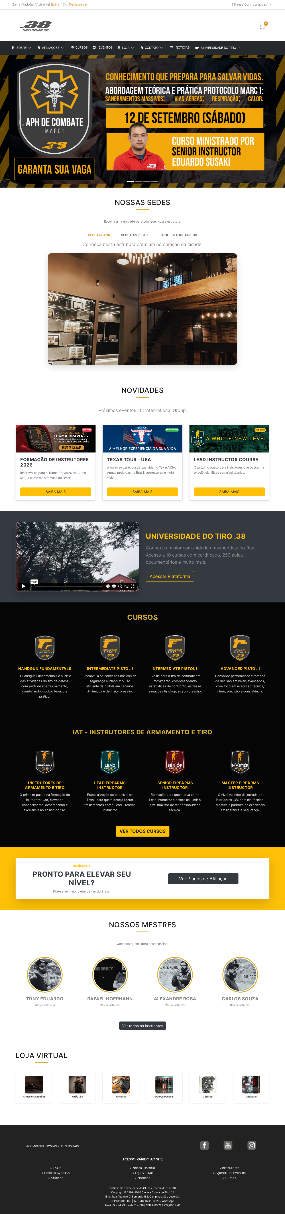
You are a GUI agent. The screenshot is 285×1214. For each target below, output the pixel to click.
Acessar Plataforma (170, 576)
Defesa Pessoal (164, 1096)
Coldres (207, 1096)
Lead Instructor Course (226, 459)
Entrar (56, 4)
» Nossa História (142, 1168)
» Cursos (229, 1178)
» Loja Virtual (142, 1173)
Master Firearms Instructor (240, 785)
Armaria (121, 1096)
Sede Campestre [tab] (135, 235)
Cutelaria (251, 1096)
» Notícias (142, 1178)
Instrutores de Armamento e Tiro (45, 785)
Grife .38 (77, 1096)
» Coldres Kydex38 (56, 1173)
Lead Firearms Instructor (110, 785)
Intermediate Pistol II (175, 668)
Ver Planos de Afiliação (203, 878)
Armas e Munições (34, 1096)
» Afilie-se (55, 1178)
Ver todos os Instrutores (142, 1026)
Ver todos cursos (143, 831)
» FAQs (55, 1168)
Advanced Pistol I (240, 668)
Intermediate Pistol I (110, 668)
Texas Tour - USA (129, 459)
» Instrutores (229, 1168)
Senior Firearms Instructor (175, 785)
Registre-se (78, 4)
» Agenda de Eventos (229, 1173)
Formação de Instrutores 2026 (54, 462)
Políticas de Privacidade (124, 1188)
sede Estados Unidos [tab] (179, 235)
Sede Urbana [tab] (99, 235)
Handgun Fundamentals (44, 668)
